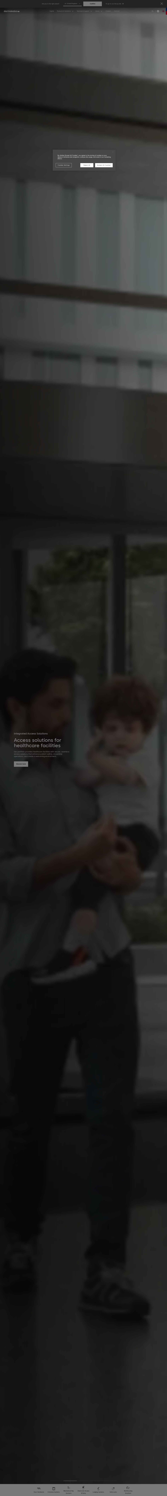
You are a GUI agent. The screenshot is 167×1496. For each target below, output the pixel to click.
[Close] (113, 152)
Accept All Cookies (104, 165)
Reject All (87, 165)
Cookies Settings (64, 165)
